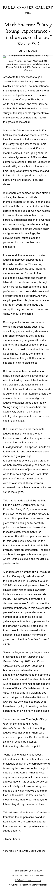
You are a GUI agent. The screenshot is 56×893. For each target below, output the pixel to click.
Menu (28, 12)
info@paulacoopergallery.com (28, 880)
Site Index (42, 885)
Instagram (24, 885)
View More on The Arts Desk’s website (24, 850)
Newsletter (13, 885)
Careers (33, 885)
